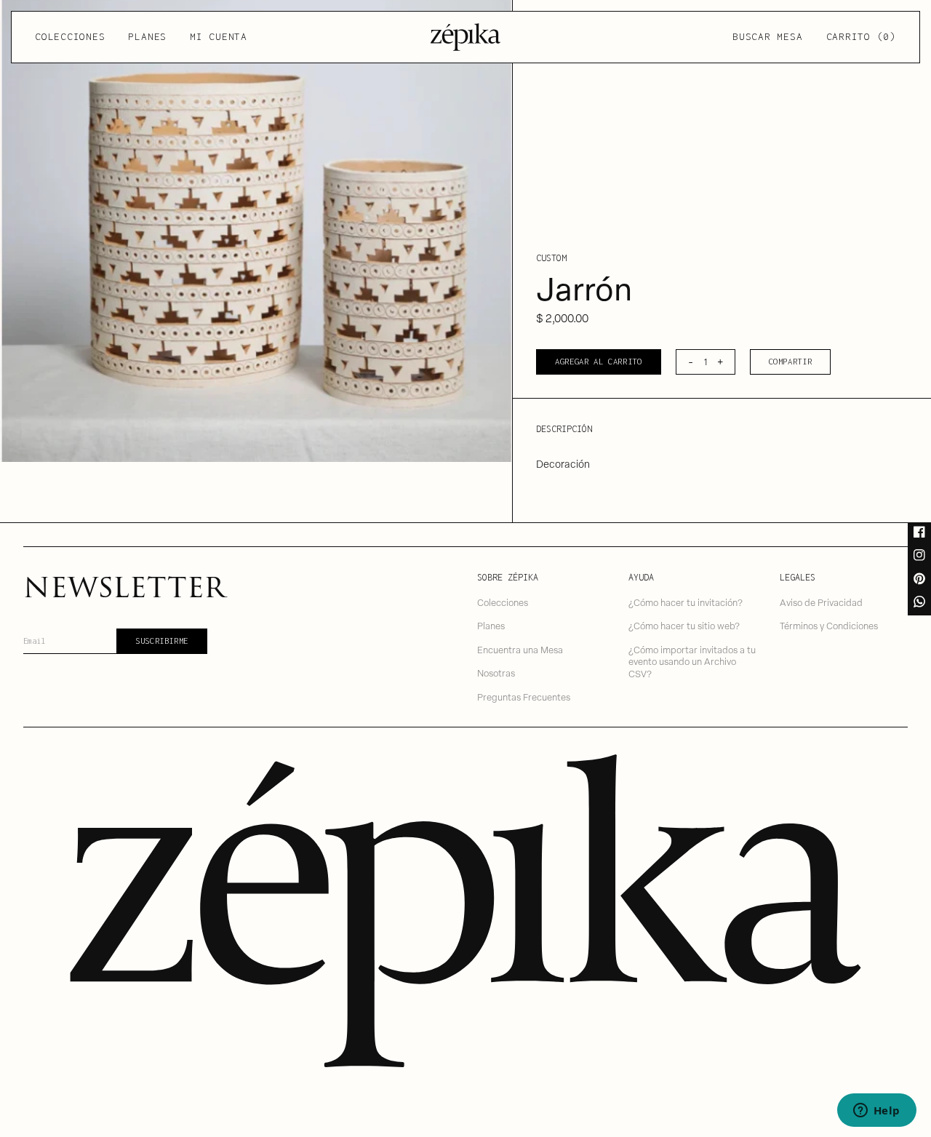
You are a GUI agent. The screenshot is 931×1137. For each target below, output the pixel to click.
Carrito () (861, 36)
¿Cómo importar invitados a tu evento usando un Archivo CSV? (692, 661)
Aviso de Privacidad (821, 602)
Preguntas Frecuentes (523, 696)
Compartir (790, 361)
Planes (147, 36)
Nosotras (496, 672)
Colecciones (70, 36)
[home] (465, 37)
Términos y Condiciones (829, 625)
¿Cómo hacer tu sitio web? (684, 625)
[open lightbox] (256, 231)
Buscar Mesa (767, 36)
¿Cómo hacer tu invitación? (685, 602)
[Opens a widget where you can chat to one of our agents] (876, 1111)
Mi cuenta (218, 36)
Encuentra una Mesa (520, 649)
